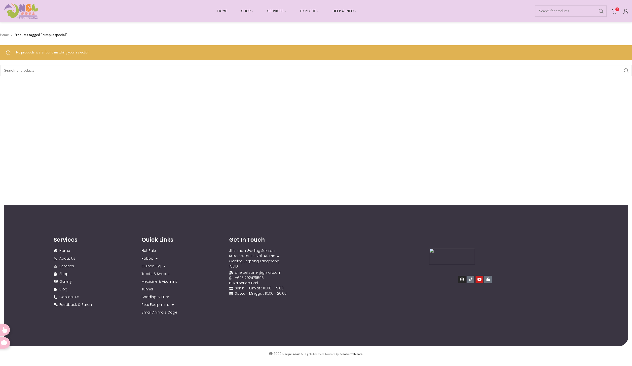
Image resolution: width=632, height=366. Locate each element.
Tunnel (147, 289)
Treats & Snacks (156, 273)
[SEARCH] (601, 11)
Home (4, 35)
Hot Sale (149, 250)
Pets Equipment (155, 304)
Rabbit (147, 258)
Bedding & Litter (155, 296)
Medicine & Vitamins (159, 281)
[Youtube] (479, 279)
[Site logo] (21, 11)
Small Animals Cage (159, 312)
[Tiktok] (470, 279)
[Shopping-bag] (488, 279)
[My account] (626, 11)
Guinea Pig (151, 266)
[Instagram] (462, 279)
